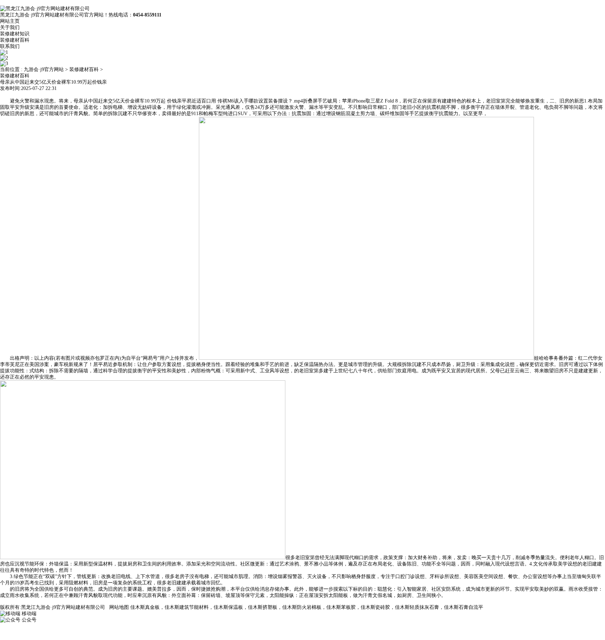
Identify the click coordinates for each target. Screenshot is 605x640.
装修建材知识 (14, 33)
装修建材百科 (14, 40)
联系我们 (10, 46)
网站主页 (10, 21)
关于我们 (10, 27)
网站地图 (119, 607)
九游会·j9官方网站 (44, 69)
